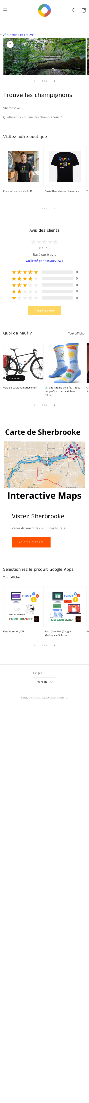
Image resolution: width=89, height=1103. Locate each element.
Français (42, 681)
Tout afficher (77, 333)
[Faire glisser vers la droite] (54, 81)
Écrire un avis (44, 310)
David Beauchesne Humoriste (62, 191)
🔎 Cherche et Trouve (17, 35)
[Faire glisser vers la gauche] (35, 81)
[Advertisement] (44, 904)
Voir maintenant (31, 542)
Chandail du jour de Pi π (17, 191)
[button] (5, 10)
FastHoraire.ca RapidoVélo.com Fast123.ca (48, 698)
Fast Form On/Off (13, 631)
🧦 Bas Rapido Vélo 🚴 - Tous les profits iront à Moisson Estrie (62, 391)
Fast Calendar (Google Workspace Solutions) (58, 633)
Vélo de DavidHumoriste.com (20, 388)
